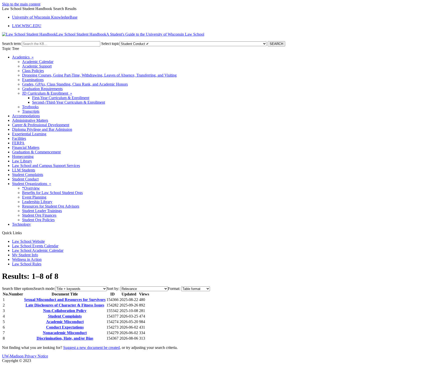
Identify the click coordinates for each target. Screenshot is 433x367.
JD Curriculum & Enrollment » (47, 93)
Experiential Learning (29, 134)
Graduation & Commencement (36, 152)
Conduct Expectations (65, 327)
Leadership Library (37, 202)
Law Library (22, 161)
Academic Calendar (37, 61)
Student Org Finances (39, 215)
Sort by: (113, 288)
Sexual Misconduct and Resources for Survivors (64, 299)
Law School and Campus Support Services (46, 165)
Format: (174, 288)
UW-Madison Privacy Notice (25, 356)
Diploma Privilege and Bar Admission (42, 129)
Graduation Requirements (42, 89)
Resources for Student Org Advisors (50, 206)
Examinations (33, 80)
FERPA (18, 143)
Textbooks (30, 107)
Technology (21, 224)
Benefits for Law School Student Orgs (52, 193)
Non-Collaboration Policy (64, 311)
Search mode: (44, 288)
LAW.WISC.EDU (26, 26)
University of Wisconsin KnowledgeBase (44, 17)
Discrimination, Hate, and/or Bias (65, 338)
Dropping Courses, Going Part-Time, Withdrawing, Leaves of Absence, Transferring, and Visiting (99, 75)
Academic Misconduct (65, 322)
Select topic (110, 43)
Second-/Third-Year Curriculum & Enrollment (68, 102)
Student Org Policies (38, 220)
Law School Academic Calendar (37, 250)
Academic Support (37, 66)
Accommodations (26, 116)
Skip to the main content (21, 4)
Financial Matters (25, 147)
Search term (11, 43)
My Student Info (25, 255)
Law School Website (28, 241)
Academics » (23, 57)
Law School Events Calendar (35, 246)
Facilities (19, 138)
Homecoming (23, 156)
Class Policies (33, 71)
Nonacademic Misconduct (65, 333)
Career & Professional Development (40, 125)
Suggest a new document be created (91, 347)
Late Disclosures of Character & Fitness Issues (65, 305)
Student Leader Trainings (42, 211)
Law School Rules (26, 264)
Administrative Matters (30, 120)
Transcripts (30, 111)
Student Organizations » (31, 183)
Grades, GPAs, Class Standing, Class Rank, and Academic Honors (75, 84)
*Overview (31, 188)
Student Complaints (27, 174)
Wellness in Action (27, 259)
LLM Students (23, 170)
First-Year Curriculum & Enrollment (60, 98)
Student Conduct (25, 179)
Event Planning (34, 197)
